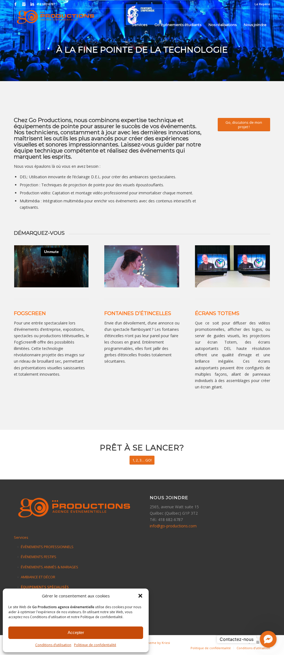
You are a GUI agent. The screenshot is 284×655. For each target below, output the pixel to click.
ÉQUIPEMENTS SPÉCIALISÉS (45, 586)
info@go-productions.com (173, 525)
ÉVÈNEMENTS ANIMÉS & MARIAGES (49, 566)
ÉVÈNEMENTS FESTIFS (38, 556)
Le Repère (262, 4)
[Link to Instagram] (24, 4)
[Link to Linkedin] (32, 4)
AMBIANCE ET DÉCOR (38, 576)
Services (21, 537)
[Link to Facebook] (15, 4)
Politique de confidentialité (95, 645)
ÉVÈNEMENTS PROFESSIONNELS (47, 546)
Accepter (76, 632)
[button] (140, 596)
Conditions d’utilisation (53, 645)
